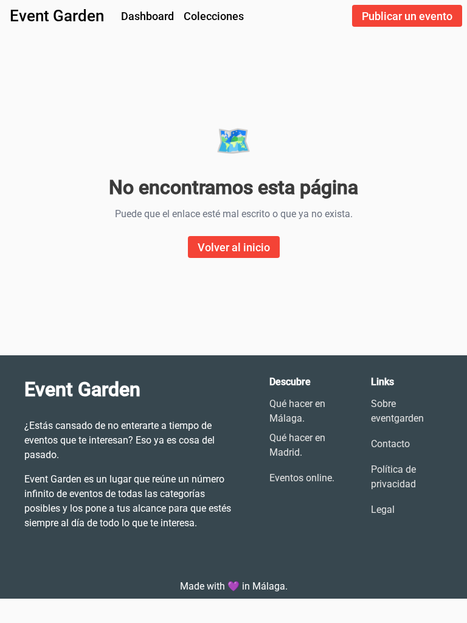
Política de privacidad (393, 477)
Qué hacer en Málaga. (297, 411)
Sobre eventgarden (397, 411)
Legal (383, 509)
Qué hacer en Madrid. (297, 445)
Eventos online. (301, 478)
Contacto (390, 444)
